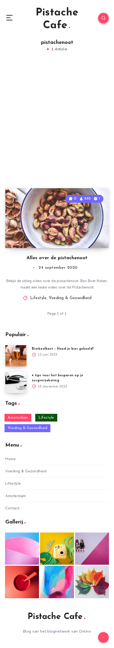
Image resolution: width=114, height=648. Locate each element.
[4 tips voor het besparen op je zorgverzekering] (16, 382)
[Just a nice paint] (57, 582)
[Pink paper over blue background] (22, 549)
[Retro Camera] (57, 549)
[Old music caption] (92, 549)
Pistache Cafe (57, 19)
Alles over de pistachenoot (57, 258)
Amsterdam (18, 418)
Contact (12, 508)
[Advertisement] (57, 125)
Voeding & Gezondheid (70, 298)
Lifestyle (38, 298)
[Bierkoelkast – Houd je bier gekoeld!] (16, 355)
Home (10, 458)
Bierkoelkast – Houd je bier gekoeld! (62, 348)
